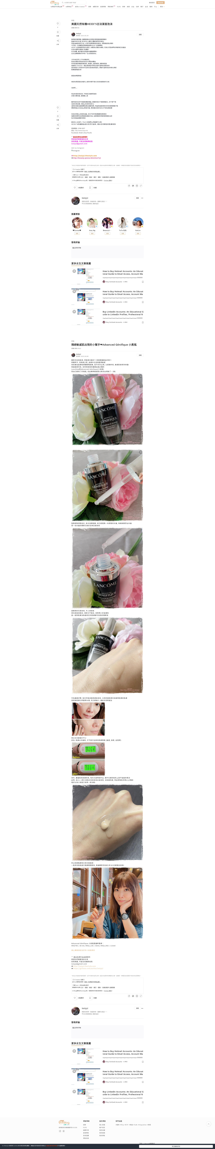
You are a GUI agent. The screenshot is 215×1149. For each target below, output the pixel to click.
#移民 (149, 1125)
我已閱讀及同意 (176, 1146)
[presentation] (71, 223)
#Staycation (142, 1125)
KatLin (138, 230)
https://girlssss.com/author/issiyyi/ (88, 968)
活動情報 (112, 177)
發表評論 (76, 248)
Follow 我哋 (108, 180)
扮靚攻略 (105, 177)
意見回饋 (86, 1135)
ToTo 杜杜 (123, 230)
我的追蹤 (102, 1133)
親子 (142, 7)
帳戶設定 (102, 1127)
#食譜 (131, 1125)
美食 (123, 7)
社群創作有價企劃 (56, 7)
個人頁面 (102, 1125)
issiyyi (78, 33)
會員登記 (152, 3)
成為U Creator (80, 7)
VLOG (119, 7)
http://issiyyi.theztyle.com (84, 966)
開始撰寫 (160, 3)
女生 (132, 7)
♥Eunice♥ (77, 230)
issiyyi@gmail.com (79, 964)
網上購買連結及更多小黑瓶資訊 (83, 950)
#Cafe (135, 1125)
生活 (146, 7)
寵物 (151, 7)
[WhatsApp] (58, 134)
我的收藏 (102, 1130)
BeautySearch (107, 230)
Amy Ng (92, 230)
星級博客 (103, 7)
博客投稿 (86, 1138)
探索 (89, 7)
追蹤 (140, 34)
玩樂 (137, 7)
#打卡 (126, 1125)
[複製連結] (58, 143)
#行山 (122, 1125)
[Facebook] (58, 129)
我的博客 (102, 1135)
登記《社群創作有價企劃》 (92, 171)
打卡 (82, 177)
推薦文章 (96, 7)
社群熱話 (68, 7)
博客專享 (110, 7)
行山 (155, 7)
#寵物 (117, 1125)
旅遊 (128, 7)
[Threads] (58, 139)
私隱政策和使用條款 (51, 1145)
